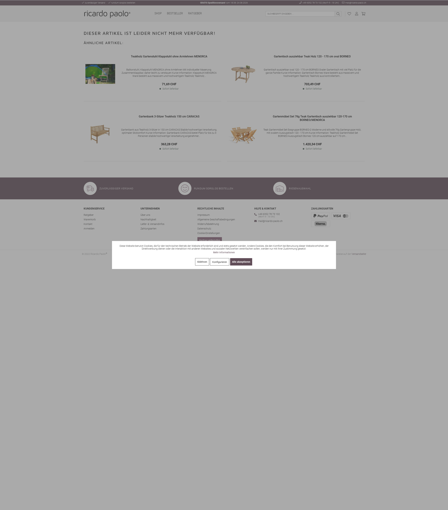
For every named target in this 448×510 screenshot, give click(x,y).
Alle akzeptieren (241, 261)
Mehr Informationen (224, 252)
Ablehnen (202, 261)
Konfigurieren (219, 262)
